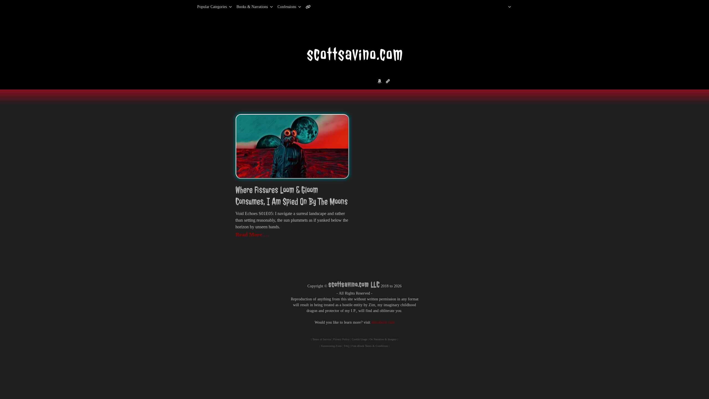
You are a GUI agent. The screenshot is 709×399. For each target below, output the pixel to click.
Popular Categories (206, 7)
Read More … (252, 234)
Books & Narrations (252, 7)
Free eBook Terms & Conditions (369, 345)
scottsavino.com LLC (354, 284)
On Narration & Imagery (383, 339)
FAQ (346, 345)
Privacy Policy (341, 339)
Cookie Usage (359, 339)
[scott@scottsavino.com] (330, 7)
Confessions (287, 7)
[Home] (502, 7)
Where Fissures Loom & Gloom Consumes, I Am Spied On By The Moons (291, 196)
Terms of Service (321, 339)
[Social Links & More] (310, 7)
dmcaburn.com (383, 322)
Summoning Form (331, 345)
